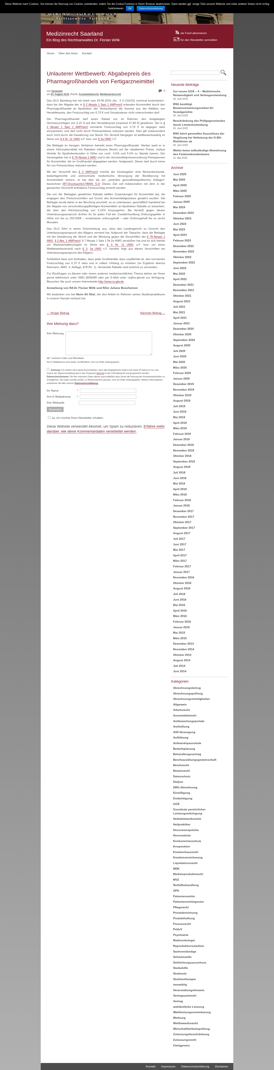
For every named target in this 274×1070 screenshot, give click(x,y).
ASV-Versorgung (184, 732)
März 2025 (180, 190)
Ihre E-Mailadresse (59, 396)
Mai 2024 (179, 207)
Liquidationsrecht (185, 863)
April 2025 (180, 185)
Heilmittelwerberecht (187, 818)
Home (50, 53)
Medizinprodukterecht (188, 874)
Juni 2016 (179, 599)
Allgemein (180, 704)
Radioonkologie (184, 940)
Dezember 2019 (183, 384)
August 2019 (181, 400)
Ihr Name (53, 390)
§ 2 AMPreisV (88, 171)
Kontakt (87, 53)
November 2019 (183, 389)
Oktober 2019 (182, 395)
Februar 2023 (182, 240)
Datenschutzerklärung (195, 1066)
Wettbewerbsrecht (110, 94)
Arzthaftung (181, 726)
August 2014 (181, 660)
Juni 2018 (179, 478)
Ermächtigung (182, 798)
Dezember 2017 (183, 511)
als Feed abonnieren (194, 32)
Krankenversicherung (188, 857)
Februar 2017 (182, 566)
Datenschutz (181, 776)
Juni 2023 (179, 223)
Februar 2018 (182, 500)
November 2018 (183, 450)
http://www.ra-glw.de (111, 281)
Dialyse (178, 781)
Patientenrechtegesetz (188, 901)
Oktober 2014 (182, 654)
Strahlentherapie (184, 979)
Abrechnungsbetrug (187, 687)
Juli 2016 (179, 594)
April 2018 (180, 489)
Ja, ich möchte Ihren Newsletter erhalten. (78, 417)
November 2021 (183, 290)
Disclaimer (221, 1066)
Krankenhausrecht (185, 852)
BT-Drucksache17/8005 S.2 (81, 183)
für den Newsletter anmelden (199, 39)
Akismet (100, 373)
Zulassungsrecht (184, 1039)
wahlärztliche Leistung (188, 1006)
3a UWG (95, 248)
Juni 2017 (179, 544)
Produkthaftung (184, 918)
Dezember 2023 (183, 212)
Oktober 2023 (182, 218)
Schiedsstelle (182, 956)
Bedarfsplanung (184, 748)
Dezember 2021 (183, 284)
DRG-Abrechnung (185, 787)
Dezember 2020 (183, 328)
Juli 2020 (179, 351)
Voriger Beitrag (58, 312)
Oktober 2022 (182, 257)
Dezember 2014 (183, 643)
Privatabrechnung (185, 912)
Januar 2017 (181, 572)
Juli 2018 (179, 472)
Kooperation (181, 846)
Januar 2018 (181, 505)
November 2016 (183, 577)
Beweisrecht (181, 770)
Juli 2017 (179, 538)
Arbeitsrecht (181, 709)
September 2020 (184, 340)
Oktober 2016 (182, 583)
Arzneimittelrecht (89, 94)
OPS (176, 890)
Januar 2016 (181, 627)
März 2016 (180, 616)
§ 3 (84, 248)
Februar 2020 (182, 373)
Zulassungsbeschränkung (191, 1034)
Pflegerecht (181, 907)
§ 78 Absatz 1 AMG (84, 157)
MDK (176, 868)
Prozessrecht (182, 923)
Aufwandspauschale (187, 743)
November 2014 (183, 649)
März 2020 (180, 367)
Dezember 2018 (183, 444)
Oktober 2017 (182, 522)
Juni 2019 (179, 411)
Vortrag (178, 1001)
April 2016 (180, 610)
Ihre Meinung (55, 333)
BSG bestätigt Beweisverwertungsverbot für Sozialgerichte (193, 108)
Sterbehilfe (180, 968)
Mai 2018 (179, 483)
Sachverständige (184, 951)
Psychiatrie (180, 934)
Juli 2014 (179, 665)
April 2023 (180, 234)
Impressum (168, 1066)
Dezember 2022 (183, 246)
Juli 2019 (179, 406)
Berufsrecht (181, 765)
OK (130, 8)
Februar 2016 (182, 621)
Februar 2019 (182, 433)
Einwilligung (181, 792)
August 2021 (181, 301)
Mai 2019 (179, 417)
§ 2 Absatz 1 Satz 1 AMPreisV (102, 104)
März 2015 (180, 638)
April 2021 (180, 317)
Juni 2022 (179, 268)
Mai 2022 (179, 273)
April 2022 (180, 279)
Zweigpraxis (181, 1045)
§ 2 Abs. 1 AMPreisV (67, 240)
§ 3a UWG (104, 139)
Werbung (179, 1017)
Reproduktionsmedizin (188, 945)
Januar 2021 (181, 323)
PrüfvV (177, 929)
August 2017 (181, 533)
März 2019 (180, 428)
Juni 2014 (179, 671)
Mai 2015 (179, 632)
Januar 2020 (181, 378)
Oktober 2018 (182, 455)
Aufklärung (180, 737)
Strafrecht (180, 973)
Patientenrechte (184, 896)
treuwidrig (180, 984)
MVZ (176, 879)
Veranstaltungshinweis (188, 990)
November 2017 (183, 516)
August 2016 (181, 588)
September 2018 (184, 461)
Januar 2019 (181, 439)
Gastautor (57, 91)
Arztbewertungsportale (188, 721)
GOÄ (176, 804)
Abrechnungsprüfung (188, 693)
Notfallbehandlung (186, 885)
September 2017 (184, 527)
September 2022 (184, 262)
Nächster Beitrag (152, 312)
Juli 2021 (179, 306)
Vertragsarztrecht (184, 995)
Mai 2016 (179, 605)
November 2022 (183, 251)
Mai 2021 (179, 312)
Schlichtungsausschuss (189, 962)
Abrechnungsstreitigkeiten (191, 698)
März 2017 (180, 560)
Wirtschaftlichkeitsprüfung (191, 1028)
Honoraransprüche (186, 830)
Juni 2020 (179, 356)
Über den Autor (68, 53)
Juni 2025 (179, 174)
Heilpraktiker (181, 824)
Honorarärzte (182, 835)
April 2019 (180, 422)
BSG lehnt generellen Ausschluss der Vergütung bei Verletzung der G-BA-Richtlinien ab (198, 137)
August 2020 (181, 345)
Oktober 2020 (182, 334)
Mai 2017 (179, 549)
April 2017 (180, 555)
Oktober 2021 (182, 295)
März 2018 (180, 494)
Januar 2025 (181, 201)
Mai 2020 (179, 362)
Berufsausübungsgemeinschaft (194, 759)
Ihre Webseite (55, 402)
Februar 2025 (182, 196)
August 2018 (181, 466)
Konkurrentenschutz (187, 841)
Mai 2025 (179, 179)
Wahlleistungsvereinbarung (192, 1012)
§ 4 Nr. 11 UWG (70, 139)
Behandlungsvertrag (187, 754)
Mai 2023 (179, 229)
